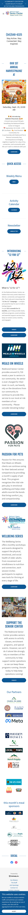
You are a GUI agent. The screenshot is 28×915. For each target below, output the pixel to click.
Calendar (14, 210)
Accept (14, 911)
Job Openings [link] (14, 885)
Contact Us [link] (14, 888)
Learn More (14, 335)
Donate (14, 329)
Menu (14, 182)
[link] (14, 13)
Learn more (14, 152)
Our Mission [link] (14, 880)
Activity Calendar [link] (14, 890)
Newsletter (14, 231)
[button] (4, 13)
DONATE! (14, 680)
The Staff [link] (14, 883)
